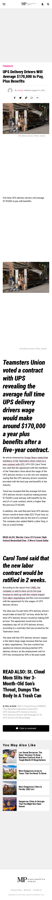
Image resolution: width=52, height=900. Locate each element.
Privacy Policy (16, 890)
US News (19, 718)
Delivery (32, 706)
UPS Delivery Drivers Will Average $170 (22, 715)
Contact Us (37, 890)
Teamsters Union (24, 709)
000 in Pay (23, 706)
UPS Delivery (9, 712)
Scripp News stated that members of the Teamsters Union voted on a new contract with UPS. (25, 461)
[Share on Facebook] (14, 97)
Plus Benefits (9, 709)
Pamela (20, 90)
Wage (27, 718)
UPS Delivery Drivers (26, 712)
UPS (35, 709)
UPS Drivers (9, 718)
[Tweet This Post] (20, 97)
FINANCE (41, 706)
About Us (27, 890)
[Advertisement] (26, 35)
